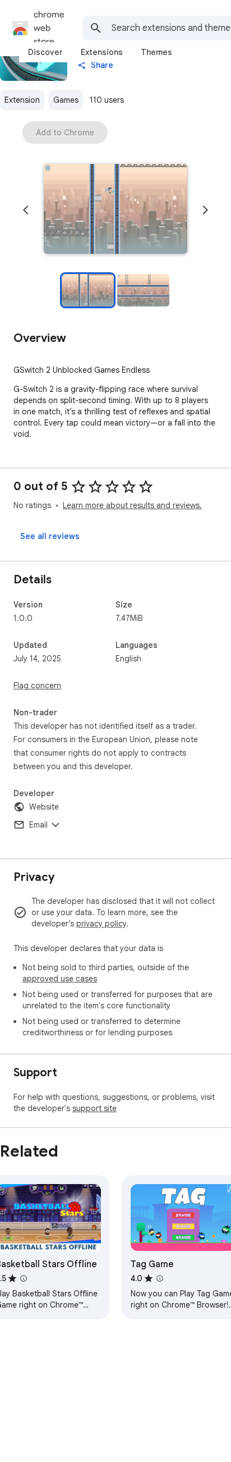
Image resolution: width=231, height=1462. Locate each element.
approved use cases (59, 979)
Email (38, 825)
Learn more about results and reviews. (132, 505)
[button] (115, 210)
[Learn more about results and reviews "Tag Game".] (159, 1278)
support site (94, 1108)
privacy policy (101, 924)
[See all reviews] (49, 536)
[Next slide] (205, 210)
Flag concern (37, 685)
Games (65, 100)
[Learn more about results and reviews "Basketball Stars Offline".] (23, 1278)
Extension (22, 100)
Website (44, 807)
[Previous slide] (26, 210)
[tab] (45, 52)
